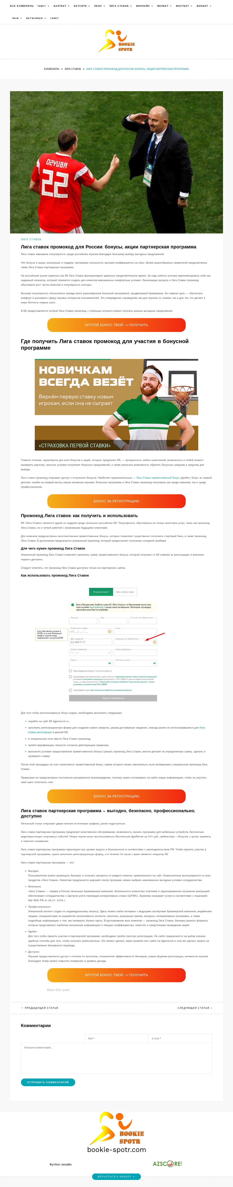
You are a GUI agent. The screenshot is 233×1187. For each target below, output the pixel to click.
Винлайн (143, 6)
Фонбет (202, 6)
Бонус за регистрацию (116, 501)
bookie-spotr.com (116, 1150)
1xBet (41, 6)
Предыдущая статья (41, 1008)
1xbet (54, 18)
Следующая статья (193, 1008)
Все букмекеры (22, 6)
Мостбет (182, 6)
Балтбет (60, 6)
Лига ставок (119, 6)
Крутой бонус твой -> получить (116, 325)
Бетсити (80, 6)
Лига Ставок (31, 239)
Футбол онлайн (61, 1164)
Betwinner (34, 18)
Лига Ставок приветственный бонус (157, 477)
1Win (15, 18)
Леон (98, 6)
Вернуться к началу (114, 1176)
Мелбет (163, 6)
